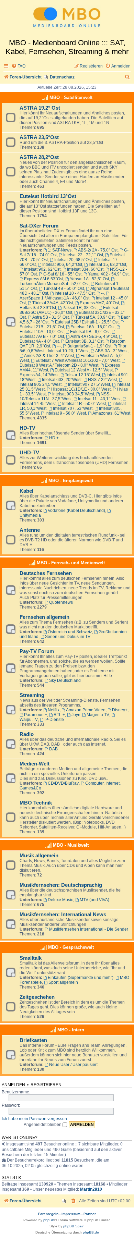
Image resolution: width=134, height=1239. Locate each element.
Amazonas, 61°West (111, 413)
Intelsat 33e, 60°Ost (85, 269)
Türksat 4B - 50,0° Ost (63, 288)
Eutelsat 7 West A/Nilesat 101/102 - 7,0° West (77, 360)
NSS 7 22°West (102, 379)
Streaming (32, 695)
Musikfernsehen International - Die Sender (88, 929)
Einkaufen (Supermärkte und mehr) (80, 977)
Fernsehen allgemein (44, 617)
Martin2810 (91, 1189)
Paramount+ (35, 714)
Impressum (71, 1214)
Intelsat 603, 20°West (61, 379)
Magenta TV (98, 714)
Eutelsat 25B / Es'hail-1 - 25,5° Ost (87, 322)
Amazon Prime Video (85, 710)
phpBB (48, 1220)
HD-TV (27, 428)
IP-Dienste (54, 719)
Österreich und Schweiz (70, 631)
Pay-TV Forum (37, 651)
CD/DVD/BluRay (63, 783)
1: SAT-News (59, 250)
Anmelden (13, 1085)
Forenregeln (48, 1214)
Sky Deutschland (65, 680)
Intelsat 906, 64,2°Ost (62, 264)
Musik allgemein (39, 855)
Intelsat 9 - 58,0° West (65, 413)
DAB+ (54, 749)
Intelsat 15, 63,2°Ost (107, 264)
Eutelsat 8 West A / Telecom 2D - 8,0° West (59, 365)
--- (59, 346)
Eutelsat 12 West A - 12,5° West (84, 370)
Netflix (53, 710)
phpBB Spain (74, 1226)
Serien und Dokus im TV (67, 636)
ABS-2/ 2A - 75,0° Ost (98, 250)
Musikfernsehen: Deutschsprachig (61, 885)
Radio (27, 734)
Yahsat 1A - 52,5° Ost (89, 279)
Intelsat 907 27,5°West (89, 384)
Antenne (30, 530)
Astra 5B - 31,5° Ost (50, 317)
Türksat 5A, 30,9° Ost (94, 317)
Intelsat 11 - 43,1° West (99, 398)
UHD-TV (29, 452)
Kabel (26, 491)
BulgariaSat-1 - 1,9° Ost (89, 346)
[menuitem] (18, 66)
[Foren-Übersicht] (67, 19)
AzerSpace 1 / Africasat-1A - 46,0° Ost (54, 298)
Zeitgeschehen (37, 997)
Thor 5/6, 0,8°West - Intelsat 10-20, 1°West (73, 348)
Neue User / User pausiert (73, 1064)
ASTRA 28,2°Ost (39, 157)
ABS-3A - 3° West (111, 350)
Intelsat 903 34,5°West (73, 394)
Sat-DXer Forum (39, 226)
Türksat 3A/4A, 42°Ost (52, 302)
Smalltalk (31, 958)
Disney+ (119, 710)
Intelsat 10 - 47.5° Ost (74, 293)
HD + (54, 438)
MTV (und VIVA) (94, 899)
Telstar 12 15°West (82, 374)
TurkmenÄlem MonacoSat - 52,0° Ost (54, 283)
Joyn (75, 714)
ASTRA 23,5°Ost (39, 137)
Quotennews (61, 602)
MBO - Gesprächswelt (71, 947)
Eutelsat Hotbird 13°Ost (48, 196)
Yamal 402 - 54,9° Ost (108, 274)
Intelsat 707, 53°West (72, 408)
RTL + (59, 714)
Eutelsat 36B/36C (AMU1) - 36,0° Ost (69, 310)
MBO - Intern (70, 1029)
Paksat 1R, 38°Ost (80, 307)
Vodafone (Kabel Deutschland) (76, 510)
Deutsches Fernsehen (46, 573)
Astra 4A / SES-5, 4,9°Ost (93, 336)
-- (102, 293)
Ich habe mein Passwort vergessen (34, 1118)
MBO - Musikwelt (71, 845)
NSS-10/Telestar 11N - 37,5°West (65, 396)
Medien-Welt (34, 763)
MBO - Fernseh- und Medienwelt (71, 562)
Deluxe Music (60, 899)
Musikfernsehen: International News (63, 914)
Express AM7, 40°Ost (99, 302)
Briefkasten (33, 1040)
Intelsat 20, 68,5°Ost (73, 259)
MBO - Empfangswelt (70, 480)
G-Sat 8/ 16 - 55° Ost (62, 274)
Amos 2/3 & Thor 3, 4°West (49, 355)
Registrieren (46, 1085)
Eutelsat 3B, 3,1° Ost (84, 341)
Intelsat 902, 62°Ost (42, 269)
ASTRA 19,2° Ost (40, 108)
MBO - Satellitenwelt (70, 97)
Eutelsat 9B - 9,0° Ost (90, 331)
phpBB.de (91, 1232)
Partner (89, 1214)
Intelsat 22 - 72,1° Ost (83, 255)
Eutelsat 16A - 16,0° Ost (92, 326)
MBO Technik (36, 803)
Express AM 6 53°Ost (43, 279)
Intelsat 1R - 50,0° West (84, 403)
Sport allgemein (63, 982)
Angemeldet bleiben (43, 1124)
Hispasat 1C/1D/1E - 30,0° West (81, 389)
